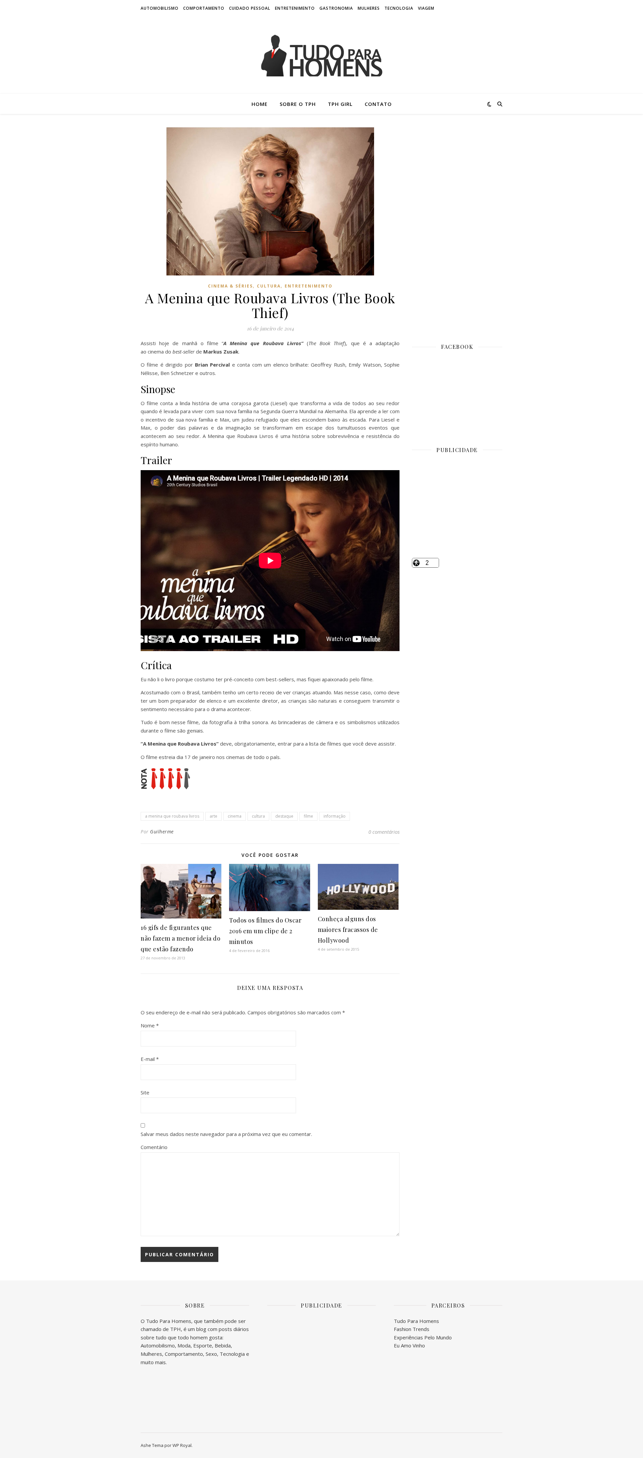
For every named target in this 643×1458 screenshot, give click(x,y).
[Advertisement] (457, 227)
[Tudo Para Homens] (321, 55)
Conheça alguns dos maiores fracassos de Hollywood (348, 929)
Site (145, 1092)
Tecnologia (398, 8)
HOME (260, 104)
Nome (150, 1025)
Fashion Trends (411, 1329)
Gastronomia (336, 8)
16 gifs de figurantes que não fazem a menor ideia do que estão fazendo (180, 938)
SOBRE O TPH (298, 104)
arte (213, 816)
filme (308, 816)
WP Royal (182, 1445)
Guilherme (162, 831)
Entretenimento (295, 8)
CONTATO (378, 104)
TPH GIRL (340, 104)
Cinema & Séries (230, 286)
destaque (284, 816)
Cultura (269, 286)
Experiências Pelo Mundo (423, 1337)
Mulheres (369, 8)
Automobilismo (159, 8)
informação (335, 816)
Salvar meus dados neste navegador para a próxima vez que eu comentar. (226, 1134)
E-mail (150, 1059)
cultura (258, 816)
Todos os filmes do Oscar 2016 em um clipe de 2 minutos (265, 931)
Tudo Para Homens (416, 1321)
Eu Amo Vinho (409, 1345)
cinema (234, 816)
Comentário (154, 1147)
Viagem (426, 8)
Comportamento (203, 8)
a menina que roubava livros (172, 816)
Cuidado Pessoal (249, 8)
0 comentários (384, 831)
